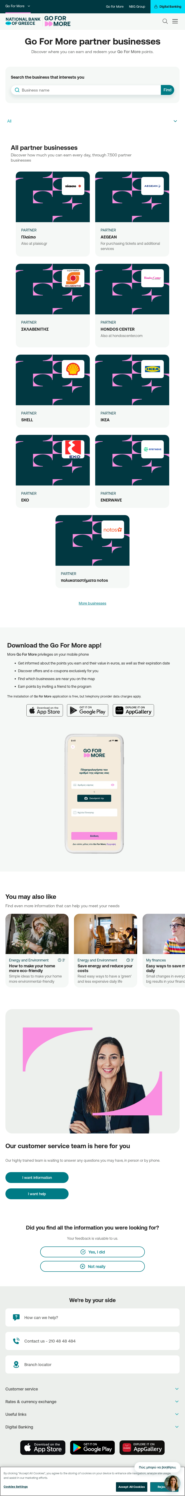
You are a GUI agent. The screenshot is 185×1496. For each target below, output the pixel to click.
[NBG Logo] (23, 21)
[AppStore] (42, 1448)
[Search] (165, 21)
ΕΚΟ (25, 500)
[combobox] (86, 90)
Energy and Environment (29, 960)
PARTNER (29, 230)
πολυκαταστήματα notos (84, 580)
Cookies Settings (16, 1486)
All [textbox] (9, 121)
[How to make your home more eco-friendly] (37, 934)
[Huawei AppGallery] (136, 707)
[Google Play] (90, 707)
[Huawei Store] (142, 1448)
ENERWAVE (111, 500)
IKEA (105, 419)
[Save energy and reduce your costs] (105, 934)
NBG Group (137, 6)
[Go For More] (56, 21)
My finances (156, 960)
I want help (37, 1194)
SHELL (27, 419)
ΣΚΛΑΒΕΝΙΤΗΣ (35, 329)
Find (167, 89)
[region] (92, 1481)
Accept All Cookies (131, 1486)
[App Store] (46, 707)
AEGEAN (109, 237)
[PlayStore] (92, 1448)
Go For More (14, 6)
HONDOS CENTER (117, 329)
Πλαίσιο (28, 237)
